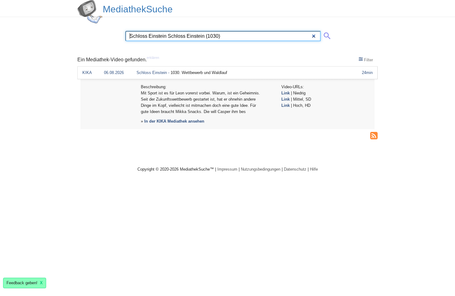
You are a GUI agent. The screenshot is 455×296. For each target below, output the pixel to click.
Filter (368, 60)
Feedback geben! (24, 283)
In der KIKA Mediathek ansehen (174, 121)
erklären (153, 57)
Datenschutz (295, 169)
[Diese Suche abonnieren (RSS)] (374, 135)
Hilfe (314, 169)
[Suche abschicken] (326, 34)
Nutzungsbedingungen (260, 169)
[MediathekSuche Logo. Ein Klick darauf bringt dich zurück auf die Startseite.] (90, 12)
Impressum (227, 169)
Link (285, 93)
